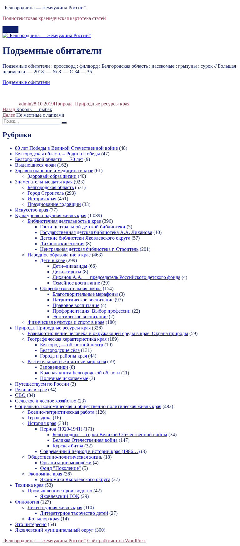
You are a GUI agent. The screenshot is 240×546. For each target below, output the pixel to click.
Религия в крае (31, 389)
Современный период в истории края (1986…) (90, 451)
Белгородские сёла (60, 350)
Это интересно (31, 524)
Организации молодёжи (66, 462)
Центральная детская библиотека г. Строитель (89, 249)
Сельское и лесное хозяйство (45, 400)
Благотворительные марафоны (85, 294)
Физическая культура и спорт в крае (66, 322)
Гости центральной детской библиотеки (82, 226)
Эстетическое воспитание (80, 316)
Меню (10, 29)
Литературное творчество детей (74, 513)
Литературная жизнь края (55, 507)
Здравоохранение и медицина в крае (54, 170)
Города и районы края (63, 355)
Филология (27, 502)
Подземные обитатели (26, 82)
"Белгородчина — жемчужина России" (44, 7)
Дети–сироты (66, 271)
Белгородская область (51, 187)
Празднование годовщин (54, 204)
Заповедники (54, 367)
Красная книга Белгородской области (80, 372)
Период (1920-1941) (61, 428)
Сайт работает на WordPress (116, 540)
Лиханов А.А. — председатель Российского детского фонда (116, 277)
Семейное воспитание (76, 282)
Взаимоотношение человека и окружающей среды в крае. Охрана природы (108, 333)
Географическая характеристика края (67, 339)
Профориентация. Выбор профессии (91, 311)
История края (42, 198)
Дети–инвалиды (69, 266)
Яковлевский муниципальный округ (54, 530)
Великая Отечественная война (85, 440)
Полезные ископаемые (64, 378)
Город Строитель (46, 193)
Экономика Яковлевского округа (75, 479)
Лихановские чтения (62, 243)
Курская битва (67, 445)
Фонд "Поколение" (60, 468)
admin (25, 103)
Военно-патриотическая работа (61, 412)
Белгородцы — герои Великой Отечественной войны (109, 434)
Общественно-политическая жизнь (65, 457)
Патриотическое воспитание (82, 299)
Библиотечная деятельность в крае (64, 221)
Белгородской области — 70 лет (49, 159)
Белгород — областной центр (71, 344)
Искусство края (31, 209)
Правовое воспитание (75, 305)
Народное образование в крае (59, 254)
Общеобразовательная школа (71, 288)
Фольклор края (43, 518)
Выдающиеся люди (35, 165)
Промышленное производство (60, 490)
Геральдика (40, 417)
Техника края (29, 485)
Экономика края (45, 473)
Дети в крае (52, 260)
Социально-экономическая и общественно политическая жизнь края (88, 406)
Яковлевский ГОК (59, 496)
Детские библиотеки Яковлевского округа (85, 238)
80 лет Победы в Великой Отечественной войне (66, 148)
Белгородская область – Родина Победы (57, 153)
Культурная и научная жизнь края (50, 215)
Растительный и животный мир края (67, 361)
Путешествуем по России (42, 384)
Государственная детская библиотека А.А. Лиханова (96, 232)
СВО (20, 395)
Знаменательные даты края (43, 181)
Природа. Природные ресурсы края (91, 103)
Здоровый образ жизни (52, 176)
